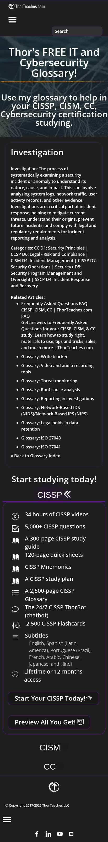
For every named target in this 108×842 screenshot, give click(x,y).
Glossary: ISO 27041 (41, 447)
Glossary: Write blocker (44, 356)
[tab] (54, 495)
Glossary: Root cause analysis (50, 390)
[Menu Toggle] (12, 19)
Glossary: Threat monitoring (49, 381)
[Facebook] (37, 834)
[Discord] (71, 834)
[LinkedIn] (48, 834)
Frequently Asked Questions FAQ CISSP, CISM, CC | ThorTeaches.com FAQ (56, 310)
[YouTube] (60, 834)
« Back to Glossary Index (35, 456)
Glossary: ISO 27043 (41, 438)
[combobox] (77, 31)
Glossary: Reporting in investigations (57, 398)
